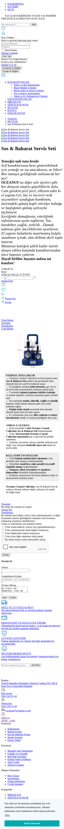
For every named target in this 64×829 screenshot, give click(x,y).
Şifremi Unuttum (9, 53)
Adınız (4, 567)
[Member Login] (3, 34)
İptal (4, 597)
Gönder (5, 555)
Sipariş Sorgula (14, 737)
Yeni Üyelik (13, 762)
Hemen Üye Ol (8, 64)
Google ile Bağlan (10, 71)
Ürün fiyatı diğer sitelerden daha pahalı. (24, 536)
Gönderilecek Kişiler (11, 576)
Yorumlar (5, 323)
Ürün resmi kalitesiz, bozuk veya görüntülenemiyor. (30, 527)
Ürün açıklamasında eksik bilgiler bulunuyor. (27, 530)
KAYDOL (36, 665)
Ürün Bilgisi (7, 320)
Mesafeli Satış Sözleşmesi (20, 751)
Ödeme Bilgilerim (16, 781)
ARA (34, 24)
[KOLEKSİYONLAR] (19, 99)
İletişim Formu (14, 731)
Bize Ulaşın (13, 775)
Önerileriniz (7, 326)
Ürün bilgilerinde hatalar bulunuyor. (22, 533)
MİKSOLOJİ (14, 794)
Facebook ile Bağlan (11, 68)
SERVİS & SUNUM (17, 797)
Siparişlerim (13, 778)
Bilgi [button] (7, 815)
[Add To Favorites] (32, 287)
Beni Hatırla (11, 50)
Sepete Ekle (7, 281)
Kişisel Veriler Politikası (19, 759)
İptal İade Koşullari (16, 756)
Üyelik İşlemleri (15, 784)
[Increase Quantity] (35, 277)
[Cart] (3, 76)
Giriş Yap (6, 56)
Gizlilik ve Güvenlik (17, 753)
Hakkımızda (13, 729)
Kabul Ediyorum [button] (32, 823)
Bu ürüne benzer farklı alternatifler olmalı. (25, 539)
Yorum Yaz (6, 509)
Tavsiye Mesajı (8, 585)
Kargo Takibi (14, 740)
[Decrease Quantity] (2, 277)
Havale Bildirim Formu (18, 734)
